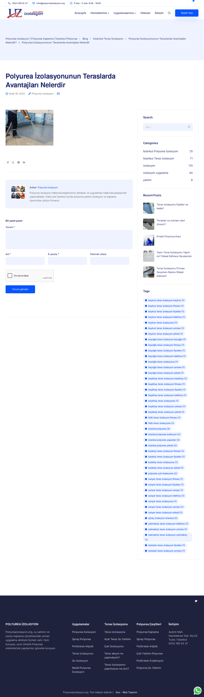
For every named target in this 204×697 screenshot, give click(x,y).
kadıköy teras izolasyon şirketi (165, 467)
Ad (8, 254)
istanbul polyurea (159, 428)
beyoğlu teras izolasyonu (163, 361)
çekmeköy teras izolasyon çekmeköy (166, 537)
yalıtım (147, 180)
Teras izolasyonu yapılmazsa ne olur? (116, 666)
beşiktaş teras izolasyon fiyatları (167, 389)
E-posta (53, 254)
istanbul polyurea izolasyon (164, 434)
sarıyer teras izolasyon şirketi (165, 512)
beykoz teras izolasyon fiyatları (166, 311)
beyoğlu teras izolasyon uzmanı (166, 367)
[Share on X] (13, 163)
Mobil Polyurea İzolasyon (81, 669)
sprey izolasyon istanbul (162, 518)
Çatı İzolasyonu (114, 646)
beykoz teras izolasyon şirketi (165, 333)
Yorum (10, 227)
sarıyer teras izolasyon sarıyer (165, 490)
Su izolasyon (80, 660)
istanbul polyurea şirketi (162, 445)
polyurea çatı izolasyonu (162, 473)
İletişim (159, 13)
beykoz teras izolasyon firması (166, 305)
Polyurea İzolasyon (84, 631)
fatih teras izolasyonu (161, 423)
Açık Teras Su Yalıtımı (117, 639)
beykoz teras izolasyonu (162, 322)
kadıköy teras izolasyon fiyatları (166, 456)
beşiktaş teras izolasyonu (163, 400)
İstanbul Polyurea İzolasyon (160, 151)
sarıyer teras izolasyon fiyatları (166, 484)
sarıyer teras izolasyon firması (165, 479)
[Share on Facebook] (8, 163)
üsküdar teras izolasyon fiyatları (166, 545)
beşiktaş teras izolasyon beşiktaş (167, 378)
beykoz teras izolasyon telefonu (166, 317)
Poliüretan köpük (82, 646)
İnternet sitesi (98, 254)
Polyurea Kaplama (148, 631)
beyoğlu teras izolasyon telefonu (167, 356)
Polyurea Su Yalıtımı (149, 667)
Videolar (145, 13)
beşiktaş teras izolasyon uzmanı (166, 406)
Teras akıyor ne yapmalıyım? (113, 655)
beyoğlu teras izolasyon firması (166, 345)
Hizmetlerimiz (99, 13)
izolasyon (149, 165)
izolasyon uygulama (155, 172)
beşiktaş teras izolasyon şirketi (166, 412)
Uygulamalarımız (124, 13)
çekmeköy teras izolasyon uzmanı (167, 529)
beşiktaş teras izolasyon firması (166, 384)
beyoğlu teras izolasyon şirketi (166, 372)
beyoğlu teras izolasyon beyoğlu (167, 339)
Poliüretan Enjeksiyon (150, 660)
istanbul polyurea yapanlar (164, 439)
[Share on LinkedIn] (24, 163)
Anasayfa (80, 13)
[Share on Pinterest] (18, 163)
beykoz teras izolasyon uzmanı (166, 328)
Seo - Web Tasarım (126, 692)
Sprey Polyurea (81, 639)
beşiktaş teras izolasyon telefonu (167, 395)
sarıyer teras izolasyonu (162, 501)
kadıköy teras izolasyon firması (166, 451)
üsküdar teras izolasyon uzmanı (166, 550)
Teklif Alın (187, 13)
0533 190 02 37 (178, 643)
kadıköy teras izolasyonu (163, 462)
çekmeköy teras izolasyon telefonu (168, 523)
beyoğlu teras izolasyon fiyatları (166, 350)
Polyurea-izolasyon (43, 93)
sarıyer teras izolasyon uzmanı (165, 507)
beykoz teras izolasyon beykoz (166, 300)
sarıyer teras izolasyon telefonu (166, 495)
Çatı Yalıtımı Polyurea (150, 653)
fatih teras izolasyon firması (164, 417)
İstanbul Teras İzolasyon (158, 158)
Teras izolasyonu (82, 653)
